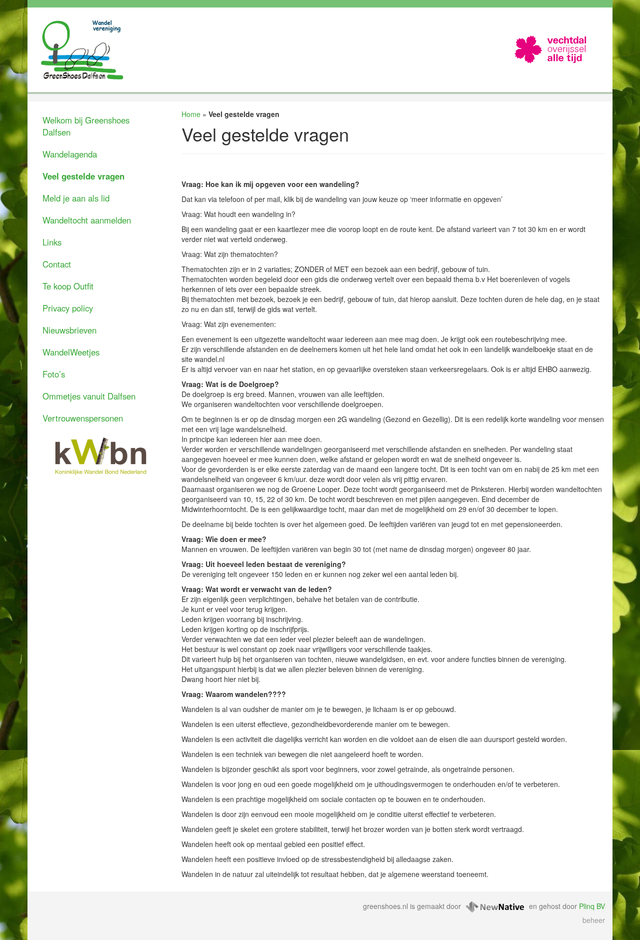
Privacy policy (67, 308)
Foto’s (53, 374)
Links (52, 242)
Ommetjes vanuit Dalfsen (89, 396)
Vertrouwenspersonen (82, 418)
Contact (56, 264)
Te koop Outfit (68, 286)
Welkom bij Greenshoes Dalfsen (86, 126)
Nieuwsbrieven (69, 330)
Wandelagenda (69, 154)
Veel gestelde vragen (83, 176)
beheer (593, 920)
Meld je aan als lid (76, 198)
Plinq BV (592, 905)
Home (191, 114)
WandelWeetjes (71, 352)
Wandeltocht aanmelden (86, 220)
